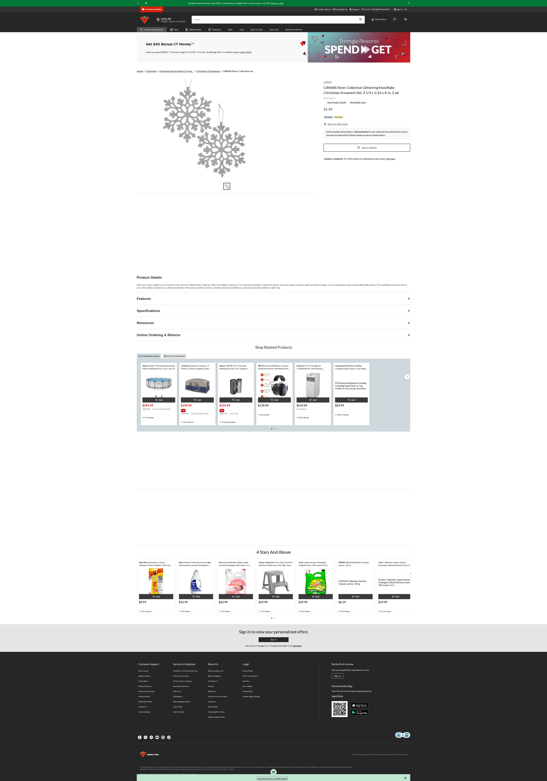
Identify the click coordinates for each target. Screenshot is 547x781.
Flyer (176, 29)
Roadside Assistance (181, 686)
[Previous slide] (138, 3)
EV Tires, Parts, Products (182, 681)
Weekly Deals (195, 29)
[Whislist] (394, 19)
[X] (145, 737)
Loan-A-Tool (177, 707)
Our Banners (213, 681)
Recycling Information (216, 712)
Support (356, 9)
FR (406, 9)
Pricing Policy (248, 691)
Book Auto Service (294, 29)
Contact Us (142, 707)
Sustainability (213, 707)
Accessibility (247, 686)
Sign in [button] (400, 9)
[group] (197, 410)
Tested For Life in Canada (217, 696)
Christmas (151, 71)
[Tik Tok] (169, 737)
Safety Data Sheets (145, 702)
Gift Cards (177, 691)
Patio (230, 29)
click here (390, 158)
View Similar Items (358, 102)
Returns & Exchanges (146, 691)
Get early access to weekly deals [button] (272, 778)
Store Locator (143, 671)
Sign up (337, 676)
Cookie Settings (144, 712)
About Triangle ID (214, 676)
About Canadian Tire (215, 671)
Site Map (246, 681)
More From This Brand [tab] (174, 356)
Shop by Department (154, 29)
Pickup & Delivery (145, 686)
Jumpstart (212, 702)
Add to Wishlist (369, 147)
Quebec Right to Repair (251, 696)
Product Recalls (144, 696)
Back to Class (257, 29)
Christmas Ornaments (208, 71)
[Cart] (405, 19)
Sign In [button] (273, 639)
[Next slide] (408, 3)
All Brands (212, 691)
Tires (241, 29)
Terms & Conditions (250, 676)
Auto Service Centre (181, 676)
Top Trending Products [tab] (149, 356)
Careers (211, 686)
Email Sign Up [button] (341, 9)
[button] (360, 19)
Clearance (216, 29)
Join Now (296, 646)
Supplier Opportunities (216, 717)
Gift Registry (178, 696)
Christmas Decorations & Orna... (176, 71)
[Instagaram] (151, 737)
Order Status (380, 19)
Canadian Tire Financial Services (185, 671)
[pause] (146, 3)
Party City (274, 29)
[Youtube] (157, 737)
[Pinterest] (163, 737)
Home (140, 71)
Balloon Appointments (181, 702)
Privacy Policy (248, 671)
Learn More (337, 696)
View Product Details (336, 102)
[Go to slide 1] (226, 186)
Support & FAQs (144, 676)
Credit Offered (324, 9)
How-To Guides (179, 712)
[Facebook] (139, 737)
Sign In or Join (277, 3)
